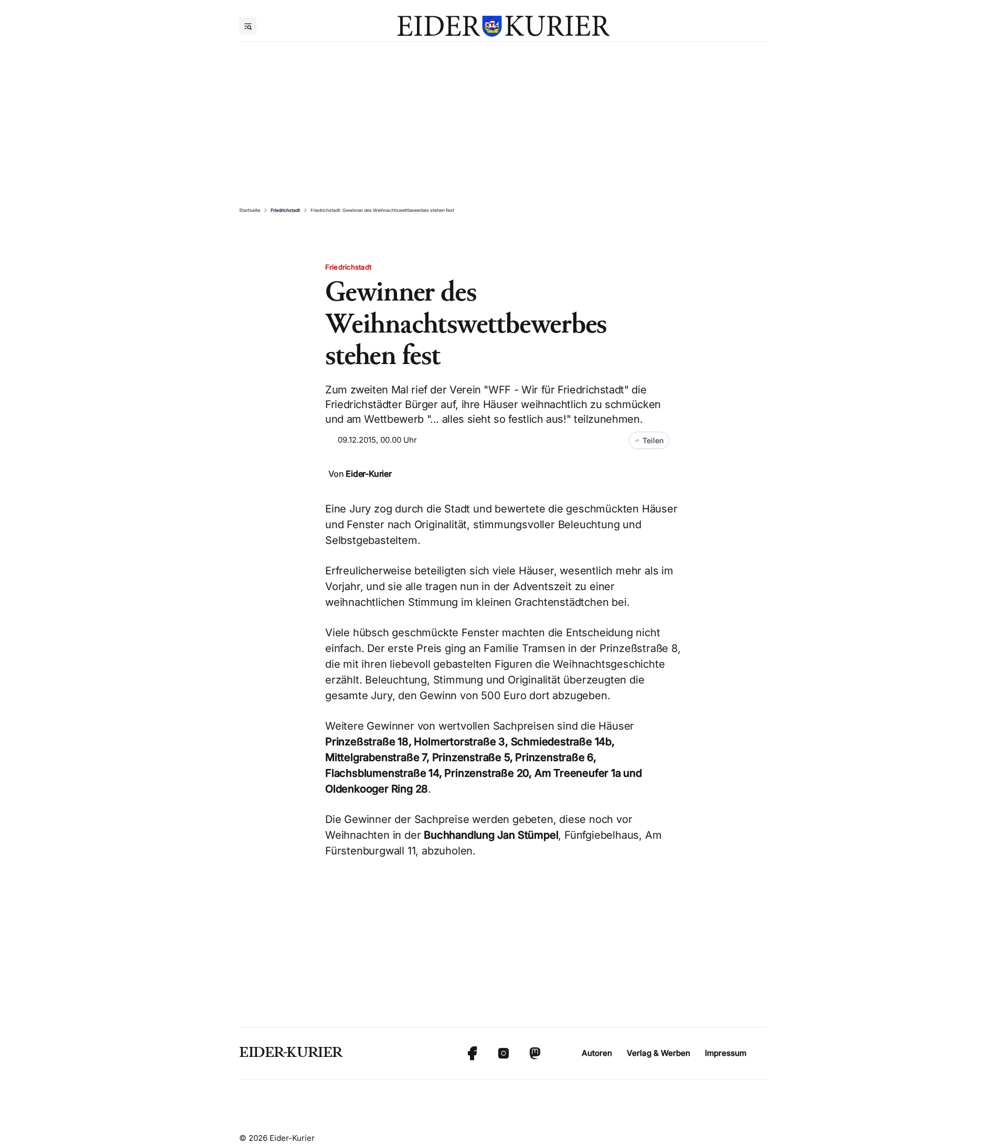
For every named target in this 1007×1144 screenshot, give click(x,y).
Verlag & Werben (658, 1053)
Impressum (725, 1053)
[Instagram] (503, 1053)
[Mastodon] (535, 1053)
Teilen (652, 440)
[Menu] (247, 26)
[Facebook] (472, 1053)
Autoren (597, 1053)
